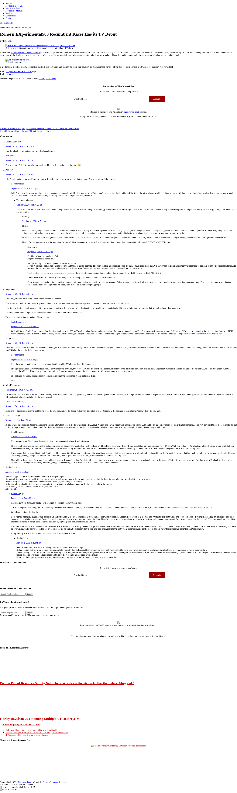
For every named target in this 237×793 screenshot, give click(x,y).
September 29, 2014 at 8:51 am (19, 390)
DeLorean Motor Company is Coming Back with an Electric (31, 730)
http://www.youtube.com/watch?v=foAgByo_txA (200, 334)
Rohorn (9, 74)
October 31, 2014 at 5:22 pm (34, 221)
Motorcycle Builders (47, 78)
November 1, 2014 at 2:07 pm (24, 436)
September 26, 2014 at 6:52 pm (19, 343)
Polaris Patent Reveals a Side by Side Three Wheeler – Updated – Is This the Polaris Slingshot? (67, 683)
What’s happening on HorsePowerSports (21, 724)
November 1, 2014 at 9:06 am (18, 420)
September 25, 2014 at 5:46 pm (19, 294)
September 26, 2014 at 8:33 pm (24, 359)
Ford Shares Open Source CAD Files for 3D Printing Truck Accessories (36, 732)
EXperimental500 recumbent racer (25, 52)
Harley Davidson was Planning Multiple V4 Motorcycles (39, 718)
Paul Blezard (16, 322)
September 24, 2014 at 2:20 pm (19, 160)
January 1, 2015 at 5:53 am (17, 472)
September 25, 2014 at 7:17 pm (24, 188)
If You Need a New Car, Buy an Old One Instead (26, 735)
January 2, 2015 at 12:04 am (28, 543)
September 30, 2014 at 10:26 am (25, 326)
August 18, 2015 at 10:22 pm (40, 251)
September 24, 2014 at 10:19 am (19, 146)
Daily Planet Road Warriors (19, 71)
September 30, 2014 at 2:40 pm (19, 406)
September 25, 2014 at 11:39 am (19, 174)
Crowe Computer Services (54, 782)
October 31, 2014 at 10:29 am (29, 205)
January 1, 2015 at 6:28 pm (23, 498)
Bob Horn (15, 184)
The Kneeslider (6, 23)
